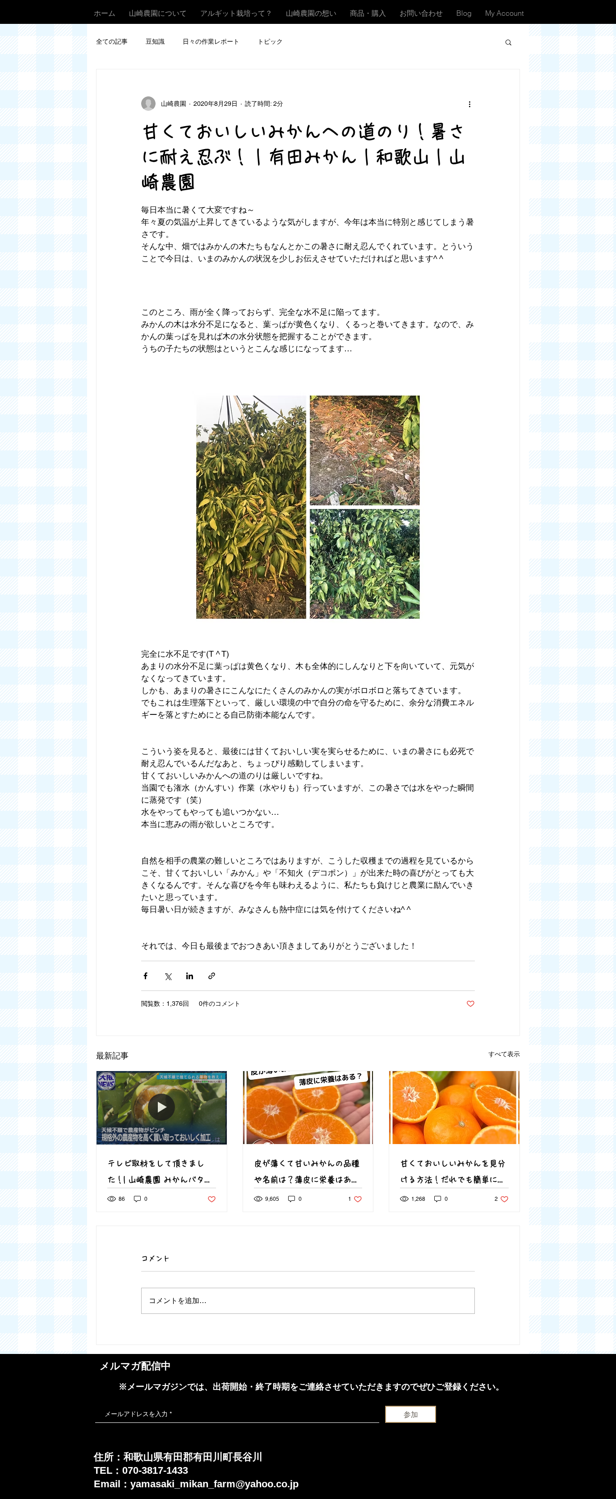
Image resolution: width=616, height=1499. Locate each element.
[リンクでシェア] (211, 976)
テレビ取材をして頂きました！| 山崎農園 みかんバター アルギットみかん (159, 1173)
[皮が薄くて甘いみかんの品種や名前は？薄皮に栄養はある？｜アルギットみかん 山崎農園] (308, 1107)
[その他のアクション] (469, 103)
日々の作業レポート (211, 41)
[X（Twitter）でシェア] (167, 976)
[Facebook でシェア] (145, 976)
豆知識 (155, 41)
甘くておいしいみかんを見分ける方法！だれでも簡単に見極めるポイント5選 (453, 1173)
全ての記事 (112, 41)
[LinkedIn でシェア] (189, 976)
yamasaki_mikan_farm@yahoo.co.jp (214, 1484)
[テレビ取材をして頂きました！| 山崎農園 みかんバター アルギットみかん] (162, 1107)
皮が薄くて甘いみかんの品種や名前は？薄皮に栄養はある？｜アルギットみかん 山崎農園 (306, 1173)
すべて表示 (504, 1054)
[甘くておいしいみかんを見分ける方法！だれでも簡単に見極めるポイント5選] (454, 1107)
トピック (270, 41)
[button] (508, 41)
